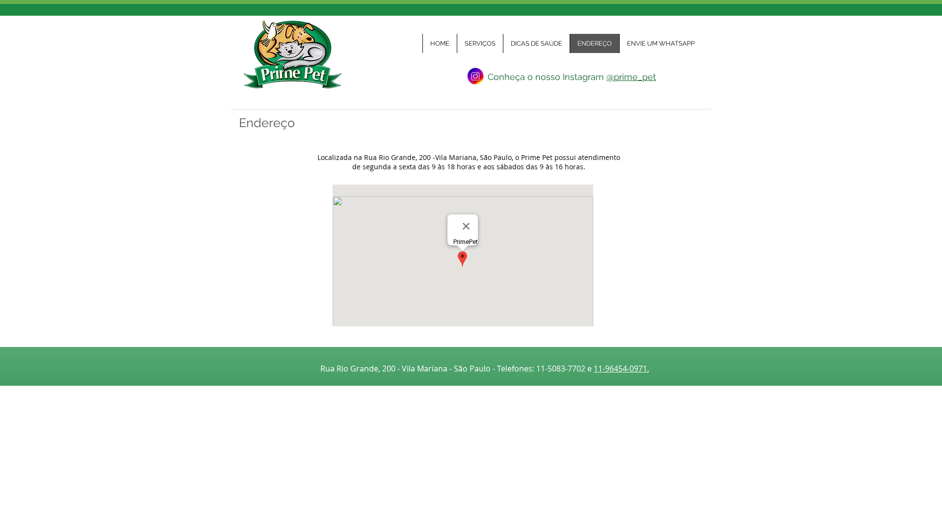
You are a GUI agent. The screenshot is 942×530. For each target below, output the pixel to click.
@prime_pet (631, 77)
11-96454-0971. (621, 368)
